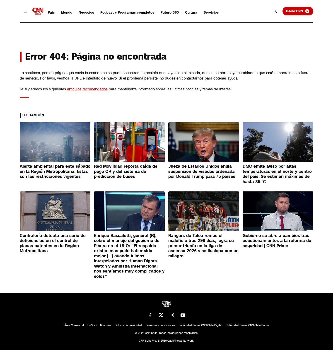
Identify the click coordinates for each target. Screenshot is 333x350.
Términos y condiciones (160, 325)
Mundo (66, 12)
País (51, 12)
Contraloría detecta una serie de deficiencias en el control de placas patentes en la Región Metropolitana (53, 243)
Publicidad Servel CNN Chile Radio (247, 325)
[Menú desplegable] (25, 11)
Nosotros (105, 325)
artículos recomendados (87, 89)
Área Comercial (74, 325)
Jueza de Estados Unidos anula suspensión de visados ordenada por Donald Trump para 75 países (201, 171)
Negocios (86, 12)
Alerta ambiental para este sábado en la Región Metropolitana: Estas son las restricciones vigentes (55, 171)
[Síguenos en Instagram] (172, 315)
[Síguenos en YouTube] (182, 315)
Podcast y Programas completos (127, 12)
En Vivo (92, 325)
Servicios (211, 12)
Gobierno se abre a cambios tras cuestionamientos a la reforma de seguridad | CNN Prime (277, 241)
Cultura (191, 12)
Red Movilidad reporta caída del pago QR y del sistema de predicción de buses (126, 171)
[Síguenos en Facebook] (150, 315)
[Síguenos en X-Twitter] (161, 315)
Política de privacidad (128, 325)
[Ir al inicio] (37, 11)
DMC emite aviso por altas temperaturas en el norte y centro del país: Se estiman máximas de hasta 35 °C (277, 174)
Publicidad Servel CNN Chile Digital (200, 325)
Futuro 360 (170, 12)
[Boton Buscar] (275, 11)
